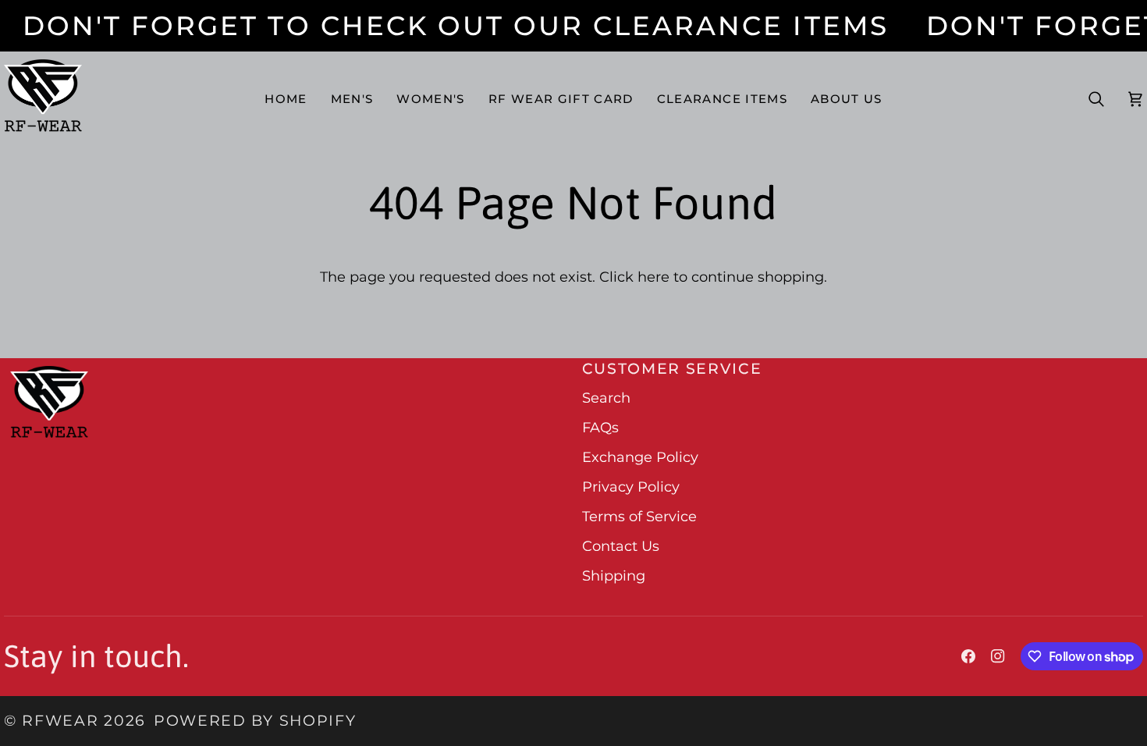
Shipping (613, 575)
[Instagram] (998, 656)
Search (606, 398)
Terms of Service (639, 516)
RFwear (60, 721)
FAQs (600, 427)
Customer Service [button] (672, 369)
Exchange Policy (640, 457)
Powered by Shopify (255, 721)
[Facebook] (968, 656)
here (653, 277)
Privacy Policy (631, 487)
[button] (352, 99)
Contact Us (620, 546)
